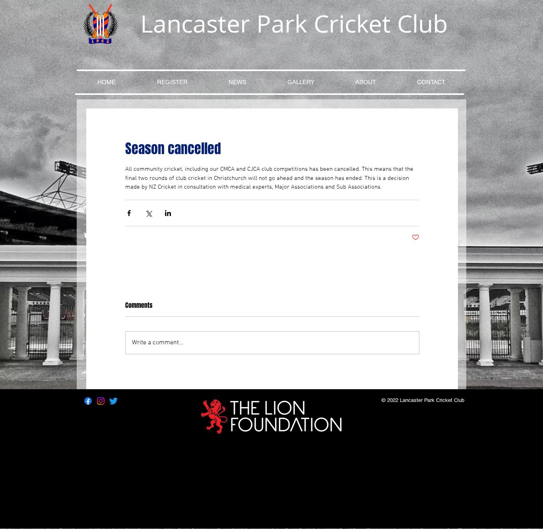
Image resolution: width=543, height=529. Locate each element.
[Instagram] (101, 401)
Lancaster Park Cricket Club (294, 23)
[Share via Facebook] (129, 213)
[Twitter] (113, 401)
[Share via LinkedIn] (168, 213)
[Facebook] (88, 401)
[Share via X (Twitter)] (148, 213)
